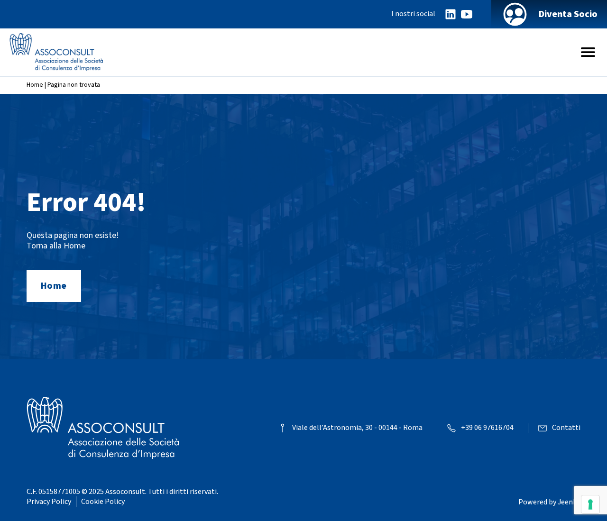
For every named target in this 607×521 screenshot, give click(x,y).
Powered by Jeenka (549, 502)
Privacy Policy (49, 501)
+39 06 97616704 (487, 427)
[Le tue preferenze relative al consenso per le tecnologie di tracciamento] (590, 504)
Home (35, 85)
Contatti (566, 427)
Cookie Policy (103, 501)
